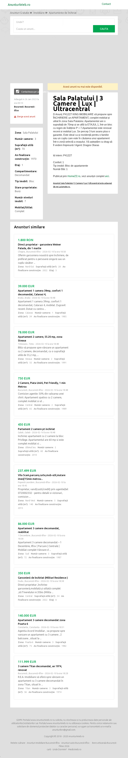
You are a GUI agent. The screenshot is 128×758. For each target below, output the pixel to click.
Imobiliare (38, 12)
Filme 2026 (64, 746)
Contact (106, 3)
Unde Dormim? (60, 749)
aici (107, 176)
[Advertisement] (64, 61)
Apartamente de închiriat (63, 12)
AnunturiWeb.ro (19, 4)
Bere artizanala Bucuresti (104, 743)
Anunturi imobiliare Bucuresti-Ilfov (43, 743)
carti (49, 749)
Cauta (104, 28)
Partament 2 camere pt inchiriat (36, 429)
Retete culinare (18, 743)
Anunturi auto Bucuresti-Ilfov (75, 743)
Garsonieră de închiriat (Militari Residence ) (43, 577)
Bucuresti (19, 107)
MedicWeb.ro (74, 749)
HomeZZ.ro (74, 176)
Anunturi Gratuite (19, 12)
